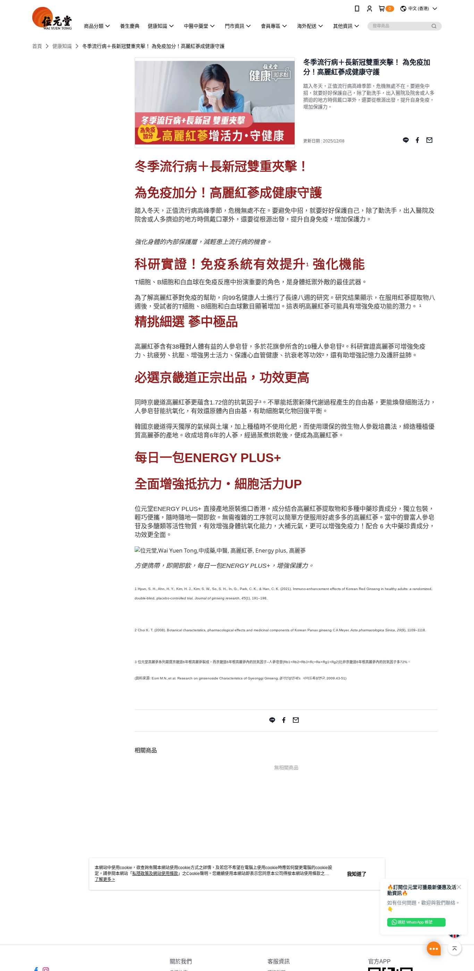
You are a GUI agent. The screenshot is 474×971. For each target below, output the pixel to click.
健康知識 (62, 46)
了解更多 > (105, 879)
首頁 (37, 46)
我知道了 (356, 874)
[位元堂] (52, 18)
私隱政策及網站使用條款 (155, 873)
